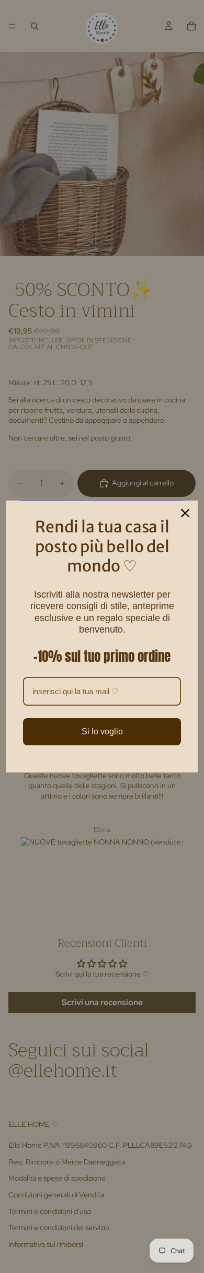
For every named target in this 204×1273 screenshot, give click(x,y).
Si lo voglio (102, 731)
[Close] (185, 513)
